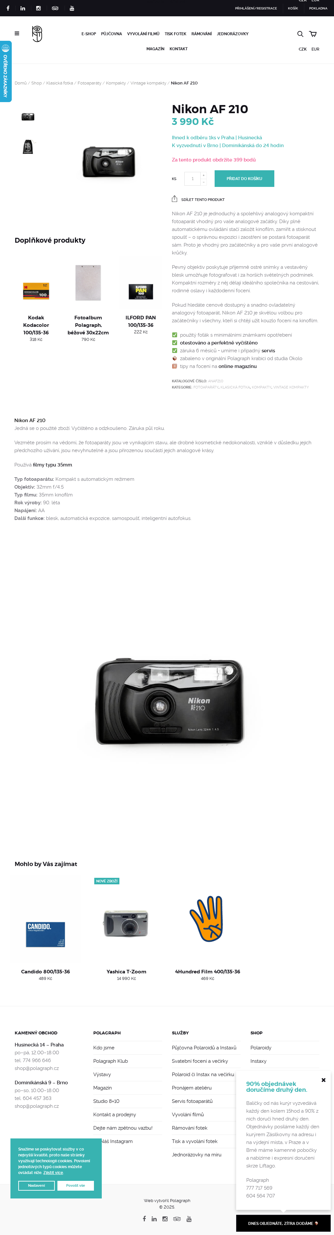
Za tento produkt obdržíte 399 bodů (214, 160)
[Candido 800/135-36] (45, 919)
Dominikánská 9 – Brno (41, 1083)
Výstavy (102, 1074)
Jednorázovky (233, 34)
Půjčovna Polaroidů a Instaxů (204, 1048)
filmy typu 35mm (52, 465)
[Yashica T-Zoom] (126, 919)
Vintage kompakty (148, 83)
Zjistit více (53, 1172)
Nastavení (36, 1185)
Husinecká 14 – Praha (39, 1045)
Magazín (155, 49)
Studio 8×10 (106, 1101)
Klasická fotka (59, 83)
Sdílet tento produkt (202, 200)
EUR (315, 49)
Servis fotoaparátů (192, 1101)
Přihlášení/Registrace (256, 8)
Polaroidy (260, 1048)
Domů (21, 83)
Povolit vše (75, 1185)
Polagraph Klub (110, 1061)
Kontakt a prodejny (114, 1115)
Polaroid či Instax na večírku (203, 1074)
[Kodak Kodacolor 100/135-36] (36, 282)
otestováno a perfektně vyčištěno (219, 343)
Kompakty (116, 83)
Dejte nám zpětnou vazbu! (123, 1128)
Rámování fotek (189, 1128)
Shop (36, 83)
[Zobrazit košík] (314, 33)
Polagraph (107, 1033)
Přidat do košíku (244, 178)
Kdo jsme (103, 1048)
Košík (293, 8)
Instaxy (258, 1061)
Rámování (201, 34)
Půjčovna (111, 34)
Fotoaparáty (89, 83)
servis (268, 351)
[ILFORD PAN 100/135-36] (140, 282)
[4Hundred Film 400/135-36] (207, 919)
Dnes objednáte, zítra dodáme (281, 1223)
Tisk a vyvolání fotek (195, 1141)
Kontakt (179, 49)
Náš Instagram (116, 1141)
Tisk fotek (175, 34)
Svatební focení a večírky (200, 1061)
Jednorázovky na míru (196, 1155)
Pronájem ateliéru (192, 1088)
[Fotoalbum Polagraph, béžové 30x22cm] (88, 282)
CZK (303, 49)
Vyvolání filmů (143, 34)
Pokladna (318, 8)
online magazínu (238, 366)
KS (174, 179)
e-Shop (89, 34)
